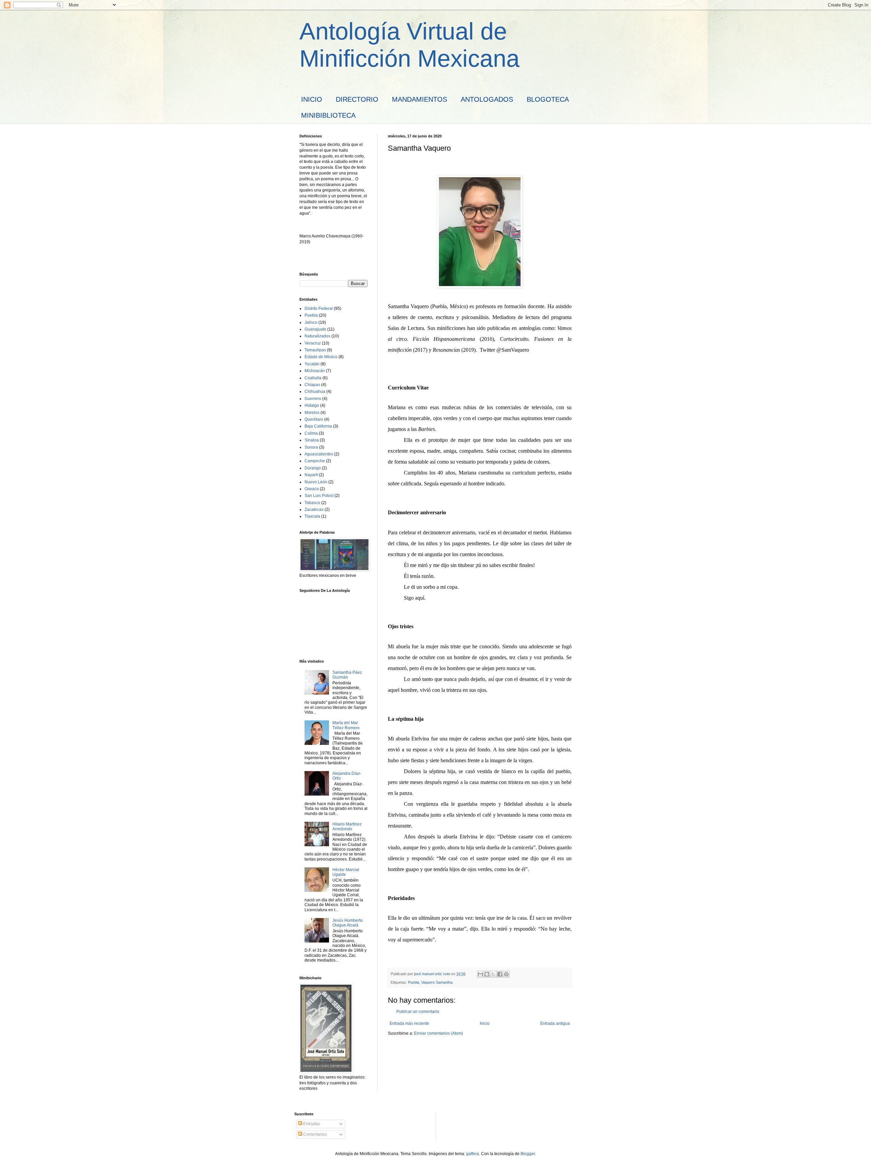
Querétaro (314, 419)
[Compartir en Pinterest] (506, 974)
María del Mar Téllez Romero (346, 725)
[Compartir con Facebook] (499, 974)
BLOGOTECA (548, 99)
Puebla (413, 982)
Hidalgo (312, 405)
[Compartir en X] (493, 974)
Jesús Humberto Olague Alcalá (347, 923)
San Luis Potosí (319, 495)
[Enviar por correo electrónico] (480, 974)
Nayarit (311, 474)
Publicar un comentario (417, 1011)
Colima (311, 433)
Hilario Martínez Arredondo (347, 826)
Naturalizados (317, 336)
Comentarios (314, 1134)
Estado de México (321, 356)
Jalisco (311, 322)
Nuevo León (316, 482)
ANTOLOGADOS (487, 99)
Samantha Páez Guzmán (347, 675)
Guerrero (313, 398)
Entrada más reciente (409, 1023)
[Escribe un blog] (486, 974)
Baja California (318, 426)
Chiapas (312, 384)
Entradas (311, 1123)
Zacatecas (314, 509)
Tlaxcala (312, 516)
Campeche (315, 461)
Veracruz (313, 343)
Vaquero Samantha (437, 982)
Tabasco (312, 502)
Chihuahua (315, 391)
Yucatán (312, 364)
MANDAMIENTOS (419, 99)
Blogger (528, 1153)
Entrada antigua (555, 1023)
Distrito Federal (319, 308)
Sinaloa (312, 440)
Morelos (312, 412)
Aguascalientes (319, 454)
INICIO (311, 99)
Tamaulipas (315, 350)
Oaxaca (312, 488)
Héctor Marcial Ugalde (345, 872)
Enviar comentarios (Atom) (438, 1033)
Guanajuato (315, 329)
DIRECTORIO (357, 99)
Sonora (311, 447)
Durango (313, 468)
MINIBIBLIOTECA (328, 115)
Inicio (485, 1023)
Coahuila (313, 378)
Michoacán (315, 370)
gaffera (472, 1153)
